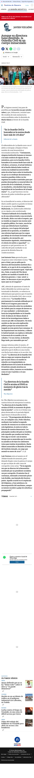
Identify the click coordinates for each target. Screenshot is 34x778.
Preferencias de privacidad (7, 760)
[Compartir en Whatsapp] (10, 49)
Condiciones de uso (25, 754)
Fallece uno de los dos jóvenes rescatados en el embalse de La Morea (16, 17)
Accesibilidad (18, 757)
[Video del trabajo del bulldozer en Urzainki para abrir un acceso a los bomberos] (29, 722)
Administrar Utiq (27, 757)
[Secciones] (2, 5)
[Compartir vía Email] (18, 49)
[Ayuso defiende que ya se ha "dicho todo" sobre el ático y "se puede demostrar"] (29, 684)
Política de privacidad (13, 754)
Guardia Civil (13, 496)
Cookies (3, 757)
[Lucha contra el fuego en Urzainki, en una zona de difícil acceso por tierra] (29, 711)
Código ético (10, 757)
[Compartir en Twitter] (6, 49)
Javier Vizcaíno (23, 27)
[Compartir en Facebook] (3, 49)
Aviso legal (3, 754)
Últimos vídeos (9, 678)
